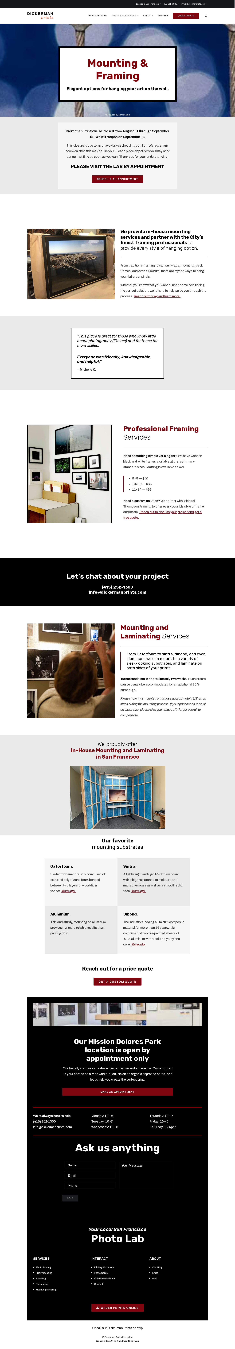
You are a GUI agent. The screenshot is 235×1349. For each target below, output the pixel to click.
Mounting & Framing (46, 1290)
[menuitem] (149, 4)
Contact (163, 16)
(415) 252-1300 (117, 587)
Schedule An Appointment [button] (117, 179)
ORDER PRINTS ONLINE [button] (120, 1307)
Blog (154, 1278)
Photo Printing (97, 16)
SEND (70, 1198)
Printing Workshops (104, 1267)
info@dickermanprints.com (117, 592)
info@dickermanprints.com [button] (193, 4)
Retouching (42, 1284)
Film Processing (44, 1273)
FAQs (155, 1273)
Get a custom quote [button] (117, 981)
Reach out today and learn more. (157, 296)
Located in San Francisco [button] (147, 4)
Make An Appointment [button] (117, 1091)
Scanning (41, 1278)
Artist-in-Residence (104, 1278)
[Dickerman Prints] (40, 15)
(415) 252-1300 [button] (170, 4)
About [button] (147, 16)
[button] (206, 16)
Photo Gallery (101, 1273)
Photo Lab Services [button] (124, 16)
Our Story (157, 1267)
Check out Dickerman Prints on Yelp (117, 1328)
